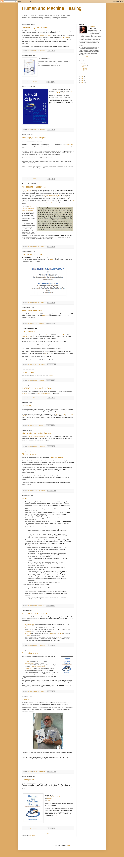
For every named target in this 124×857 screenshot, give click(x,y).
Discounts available (30, 653)
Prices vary (27, 406)
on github (56, 815)
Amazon (48, 335)
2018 (82, 80)
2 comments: (42, 323)
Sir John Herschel (26, 190)
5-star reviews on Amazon (56, 457)
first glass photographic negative (51, 195)
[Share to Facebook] (53, 51)
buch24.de (52, 633)
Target (49, 800)
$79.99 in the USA (60, 414)
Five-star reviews (29, 454)
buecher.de (60, 633)
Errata (24, 498)
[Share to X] (51, 51)
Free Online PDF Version (33, 310)
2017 (82, 82)
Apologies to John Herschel (34, 187)
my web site (66, 37)
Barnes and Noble (29, 663)
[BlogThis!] (49, 51)
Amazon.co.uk (29, 627)
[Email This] (47, 51)
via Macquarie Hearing (46, 35)
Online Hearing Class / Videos (35, 27)
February (84, 65)
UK (46, 353)
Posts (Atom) (32, 835)
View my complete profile (85, 56)
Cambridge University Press (38, 666)
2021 (82, 76)
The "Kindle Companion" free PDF (37, 433)
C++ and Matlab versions (44, 393)
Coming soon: (28, 779)
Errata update (28, 372)
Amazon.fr (28, 635)
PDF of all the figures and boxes (37, 436)
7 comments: (41, 605)
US (49, 353)
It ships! (25, 699)
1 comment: (41, 81)
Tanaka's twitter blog (54, 104)
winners (51, 259)
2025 (82, 63)
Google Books (28, 668)
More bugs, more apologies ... (35, 137)
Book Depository (26, 336)
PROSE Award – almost (32, 254)
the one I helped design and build (48, 202)
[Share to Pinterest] (54, 51)
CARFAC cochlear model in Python (37, 388)
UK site (60, 637)
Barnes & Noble (61, 335)
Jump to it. (52, 375)
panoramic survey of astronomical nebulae (58, 197)
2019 (82, 78)
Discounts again (29, 331)
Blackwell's (28, 631)
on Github (24, 393)
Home (47, 833)
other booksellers (60, 92)
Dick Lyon (92, 26)
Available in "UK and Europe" (35, 613)
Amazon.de (28, 633)
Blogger (69, 845)
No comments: (41, 50)
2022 (82, 74)
